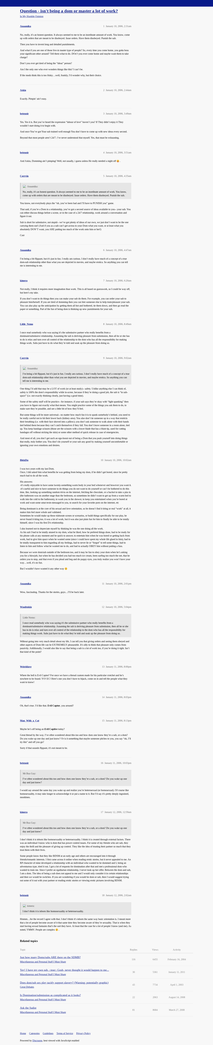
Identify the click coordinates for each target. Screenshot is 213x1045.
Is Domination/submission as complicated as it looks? (50, 995)
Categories (34, 1033)
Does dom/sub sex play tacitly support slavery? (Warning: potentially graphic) (64, 982)
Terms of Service (64, 1033)
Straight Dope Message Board (16, 3)
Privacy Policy (83, 1033)
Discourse (37, 1040)
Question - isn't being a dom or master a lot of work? (69, 10)
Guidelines (48, 1033)
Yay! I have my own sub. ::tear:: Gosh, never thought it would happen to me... (64, 970)
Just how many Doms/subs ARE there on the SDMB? (50, 957)
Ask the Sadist (28, 1007)
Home (23, 1033)
